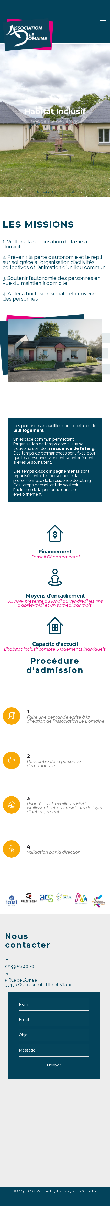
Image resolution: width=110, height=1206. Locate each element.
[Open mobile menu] (105, 22)
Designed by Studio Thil (80, 1191)
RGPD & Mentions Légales (43, 1191)
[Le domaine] (28, 49)
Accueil (41, 192)
